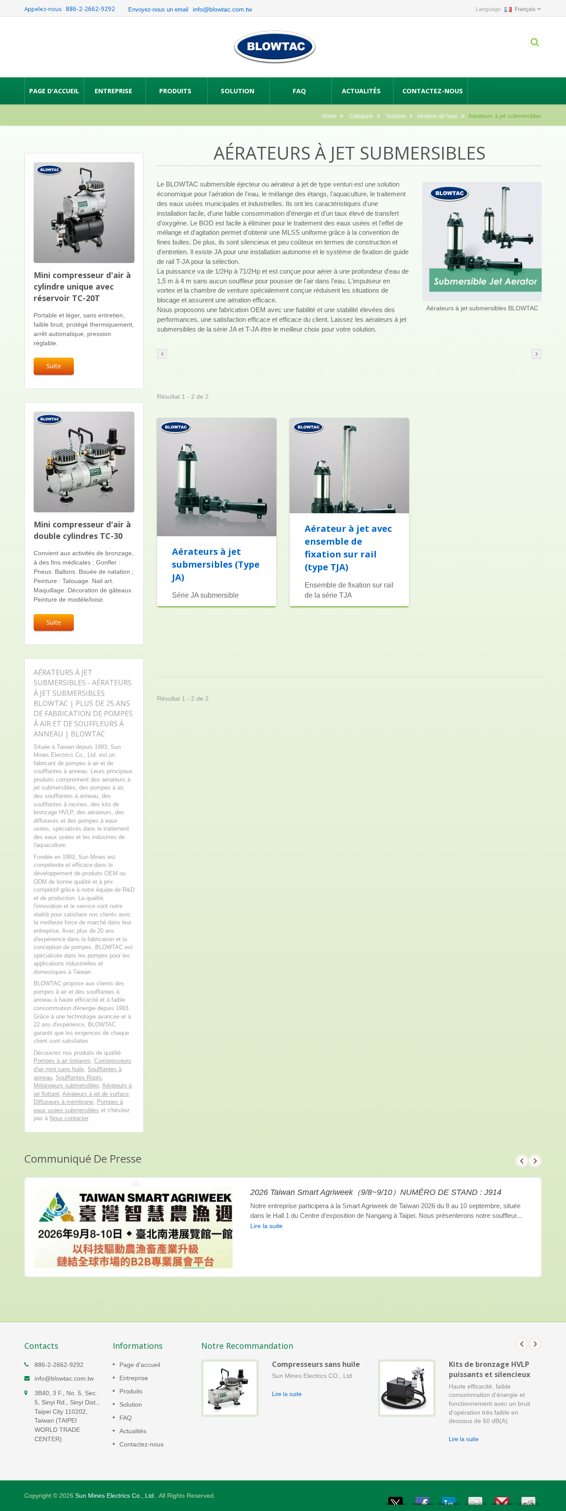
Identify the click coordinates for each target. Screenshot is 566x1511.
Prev (521, 1161)
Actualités (362, 91)
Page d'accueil (54, 91)
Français (525, 9)
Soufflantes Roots (79, 1077)
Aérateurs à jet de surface (95, 1094)
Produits (176, 91)
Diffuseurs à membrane (63, 1102)
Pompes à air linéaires (62, 1060)
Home (329, 116)
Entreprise (114, 91)
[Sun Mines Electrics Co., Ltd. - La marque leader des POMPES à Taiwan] (275, 47)
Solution (238, 91)
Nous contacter (69, 1118)
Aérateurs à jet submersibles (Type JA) (216, 564)
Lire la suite (266, 1225)
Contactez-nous (432, 91)
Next (535, 1161)
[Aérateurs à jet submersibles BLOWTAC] (482, 242)
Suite (53, 366)
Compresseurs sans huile (316, 1364)
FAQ (300, 91)
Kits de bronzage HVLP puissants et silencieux (489, 1369)
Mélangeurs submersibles (66, 1085)
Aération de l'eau (437, 116)
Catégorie (361, 116)
